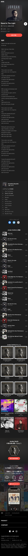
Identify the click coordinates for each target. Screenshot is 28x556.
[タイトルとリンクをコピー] (18, 222)
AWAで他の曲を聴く (14, 458)
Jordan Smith (11, 26)
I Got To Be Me (8, 205)
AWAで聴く (14, 35)
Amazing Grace (8, 203)
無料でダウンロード (14, 484)
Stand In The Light (8, 515)
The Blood (7, 377)
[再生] (25, 23)
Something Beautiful (13, 184)
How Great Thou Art (7, 395)
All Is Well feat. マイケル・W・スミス (21, 413)
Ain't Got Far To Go (9, 211)
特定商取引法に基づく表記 (17, 540)
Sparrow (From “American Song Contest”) (7, 413)
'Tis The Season (21, 430)
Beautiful (7, 197)
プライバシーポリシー (11, 538)
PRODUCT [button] (4, 520)
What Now (7, 209)
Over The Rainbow (9, 191)
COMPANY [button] (4, 525)
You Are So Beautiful (9, 195)
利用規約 (2, 538)
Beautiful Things (8, 213)
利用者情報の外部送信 (5, 540)
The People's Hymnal (7, 359)
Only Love (7, 430)
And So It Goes (8, 201)
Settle (6, 207)
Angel (6, 199)
